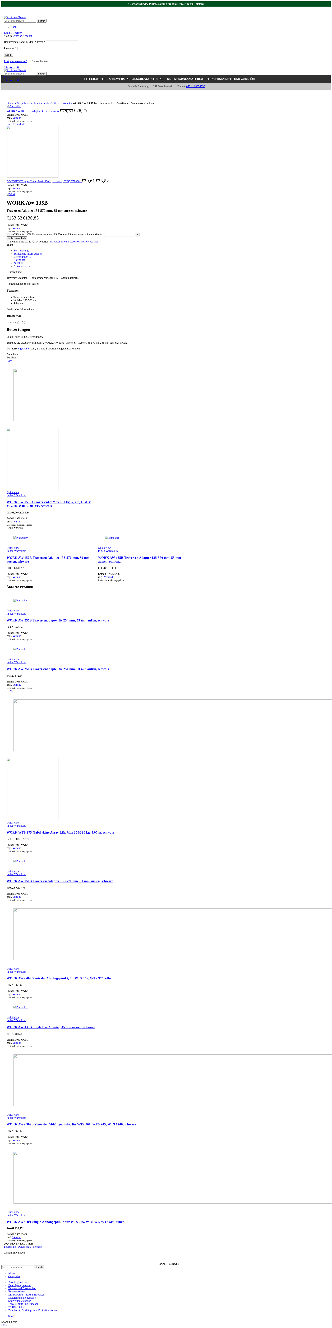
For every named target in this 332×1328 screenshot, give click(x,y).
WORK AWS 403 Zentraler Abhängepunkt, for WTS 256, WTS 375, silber (60, 978)
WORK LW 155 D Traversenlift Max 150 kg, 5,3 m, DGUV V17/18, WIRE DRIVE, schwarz (49, 504)
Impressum (10, 1246)
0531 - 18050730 (19, 8)
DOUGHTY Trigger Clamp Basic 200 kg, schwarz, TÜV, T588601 (44, 181)
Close (4, 1325)
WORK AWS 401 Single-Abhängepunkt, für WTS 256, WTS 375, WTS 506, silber (65, 1222)
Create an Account (22, 35)
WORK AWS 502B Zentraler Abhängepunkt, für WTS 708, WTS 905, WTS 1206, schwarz (71, 1124)
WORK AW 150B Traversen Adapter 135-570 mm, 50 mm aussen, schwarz (60, 881)
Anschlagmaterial (147, 78)
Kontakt (37, 1246)
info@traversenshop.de (54, 8)
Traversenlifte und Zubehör (231, 78)
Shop (20, 103)
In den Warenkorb (17, 238)
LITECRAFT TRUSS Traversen (106, 78)
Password (10, 48)
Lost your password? (15, 61)
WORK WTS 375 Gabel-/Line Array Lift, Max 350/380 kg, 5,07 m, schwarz (60, 832)
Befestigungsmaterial (185, 78)
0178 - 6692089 (18, 11)
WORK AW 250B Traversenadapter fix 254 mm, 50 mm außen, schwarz (58, 669)
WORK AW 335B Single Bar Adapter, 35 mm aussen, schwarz (51, 1027)
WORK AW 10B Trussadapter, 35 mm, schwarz (33, 111)
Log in (8, 55)
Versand (16, 117)
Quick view (13, 492)
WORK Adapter (63, 103)
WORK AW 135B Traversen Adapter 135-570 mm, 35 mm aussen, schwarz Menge (56, 234)
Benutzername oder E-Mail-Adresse (24, 41)
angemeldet (24, 348)
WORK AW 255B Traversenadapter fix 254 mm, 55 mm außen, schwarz (58, 620)
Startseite (12, 103)
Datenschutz (24, 1246)
